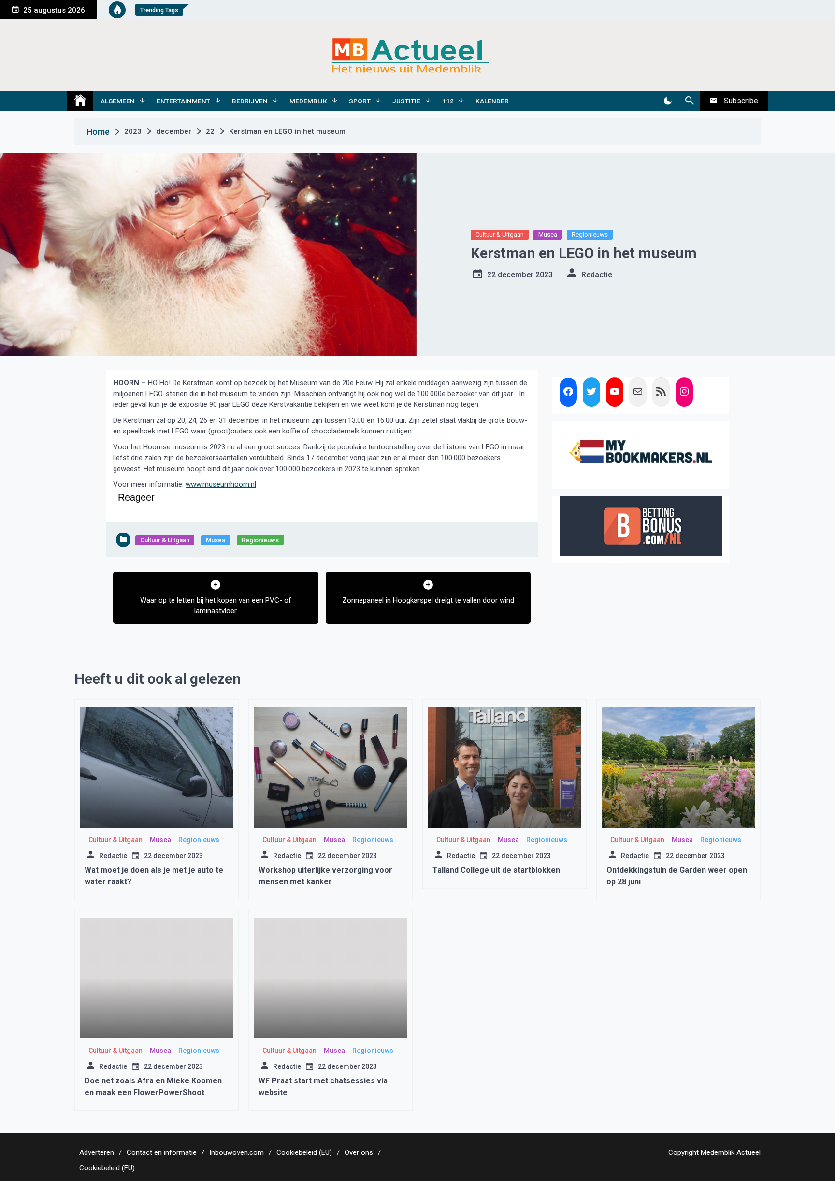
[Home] (80, 101)
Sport (360, 101)
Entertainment (183, 101)
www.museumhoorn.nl (221, 484)
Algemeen (118, 101)
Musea (547, 234)
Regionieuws (590, 234)
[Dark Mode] (667, 101)
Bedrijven (250, 101)
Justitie (406, 101)
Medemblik (308, 101)
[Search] (689, 101)
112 (448, 101)
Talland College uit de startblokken (496, 870)
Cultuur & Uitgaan (499, 234)
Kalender (492, 101)
